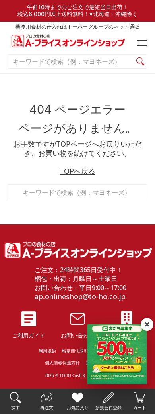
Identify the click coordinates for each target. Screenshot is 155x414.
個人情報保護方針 (62, 362)
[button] (140, 43)
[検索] (140, 62)
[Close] (147, 324)
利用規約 (47, 351)
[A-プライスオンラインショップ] (77, 43)
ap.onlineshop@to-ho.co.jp (80, 296)
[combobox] (71, 62)
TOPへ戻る (77, 171)
